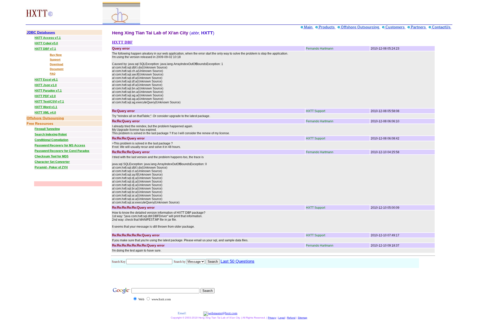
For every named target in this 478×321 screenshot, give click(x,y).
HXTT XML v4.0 (45, 112)
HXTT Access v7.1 (48, 38)
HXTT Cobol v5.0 (46, 43)
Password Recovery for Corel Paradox (62, 151)
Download (56, 64)
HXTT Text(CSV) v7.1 (49, 101)
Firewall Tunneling (47, 129)
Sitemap (302, 317)
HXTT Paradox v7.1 (48, 90)
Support (55, 59)
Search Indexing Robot (51, 134)
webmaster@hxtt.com (222, 313)
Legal (281, 317)
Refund (291, 317)
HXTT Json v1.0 (46, 85)
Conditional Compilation (51, 140)
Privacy (272, 317)
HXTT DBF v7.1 (45, 49)
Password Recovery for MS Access (60, 145)
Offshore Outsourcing (45, 118)
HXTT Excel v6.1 (46, 79)
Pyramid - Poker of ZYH (51, 167)
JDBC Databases (41, 32)
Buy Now (56, 54)
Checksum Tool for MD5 (51, 156)
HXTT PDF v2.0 (45, 96)
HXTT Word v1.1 (46, 107)
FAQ (53, 73)
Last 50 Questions (237, 261)
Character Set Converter (52, 162)
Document (56, 68)
